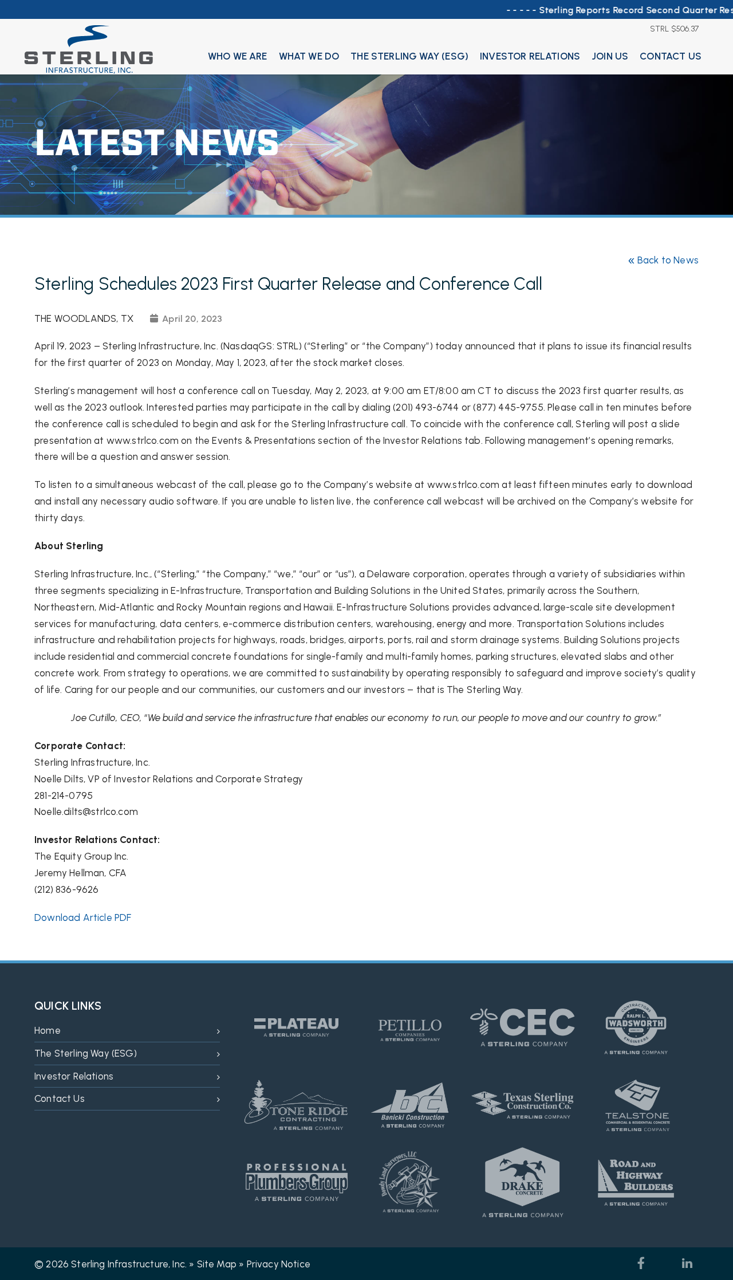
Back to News (663, 260)
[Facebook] (641, 1263)
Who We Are (237, 56)
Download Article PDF (82, 917)
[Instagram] (664, 1263)
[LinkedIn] (687, 1263)
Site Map (217, 1264)
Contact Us (671, 56)
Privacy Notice (278, 1264)
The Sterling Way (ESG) (409, 56)
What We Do (309, 56)
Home (47, 1030)
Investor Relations (530, 56)
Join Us (610, 56)
